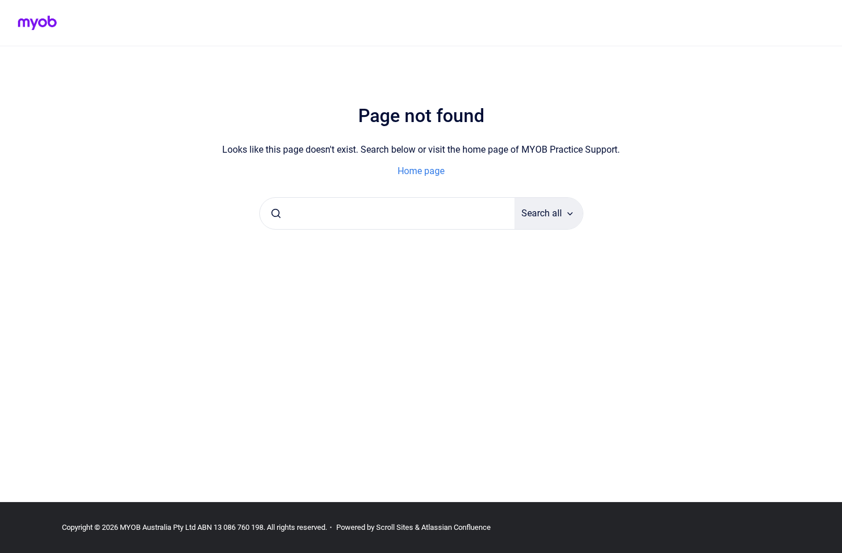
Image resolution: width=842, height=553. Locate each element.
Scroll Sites (394, 527)
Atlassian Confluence (456, 527)
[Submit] (276, 213)
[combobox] (387, 213)
